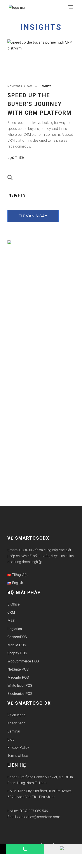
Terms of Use (17, 756)
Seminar (13, 731)
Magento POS (18, 677)
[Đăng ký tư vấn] (63, 849)
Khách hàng (16, 723)
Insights (41, 27)
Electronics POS (19, 694)
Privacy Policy (18, 747)
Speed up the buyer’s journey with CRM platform (39, 104)
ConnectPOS (17, 637)
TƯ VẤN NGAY (33, 216)
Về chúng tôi (16, 715)
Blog (10, 739)
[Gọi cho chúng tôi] (25, 849)
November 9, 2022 (20, 86)
